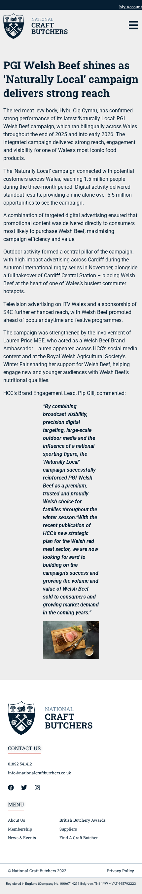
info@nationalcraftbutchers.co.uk (39, 772)
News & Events (22, 837)
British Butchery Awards (82, 820)
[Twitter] (27, 788)
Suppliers (68, 829)
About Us (16, 820)
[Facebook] (14, 788)
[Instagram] (40, 788)
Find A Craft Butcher (78, 837)
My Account (130, 6)
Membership (20, 829)
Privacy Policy (120, 870)
